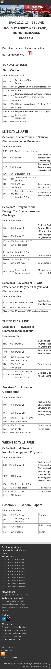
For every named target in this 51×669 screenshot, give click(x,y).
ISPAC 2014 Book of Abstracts (14, 577)
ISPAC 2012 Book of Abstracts (14, 584)
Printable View (6, 650)
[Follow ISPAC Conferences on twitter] (8, 619)
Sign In (14, 657)
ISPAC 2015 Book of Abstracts (14, 574)
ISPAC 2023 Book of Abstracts (14, 559)
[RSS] (3, 654)
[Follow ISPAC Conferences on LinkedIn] (4, 619)
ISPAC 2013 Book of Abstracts (14, 580)
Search (6, 657)
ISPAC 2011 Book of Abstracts (14, 587)
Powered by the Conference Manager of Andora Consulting (26, 663)
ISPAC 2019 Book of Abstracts (14, 562)
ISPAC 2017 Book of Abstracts (14, 568)
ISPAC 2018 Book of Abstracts (14, 565)
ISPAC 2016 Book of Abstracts (14, 571)
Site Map (11, 647)
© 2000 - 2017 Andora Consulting (36, 666)
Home (3, 647)
